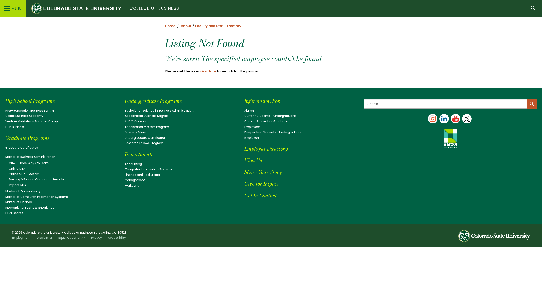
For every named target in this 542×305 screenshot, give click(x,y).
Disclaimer (44, 238)
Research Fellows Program (144, 143)
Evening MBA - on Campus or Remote (36, 179)
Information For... (263, 101)
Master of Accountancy (22, 191)
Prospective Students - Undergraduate (273, 132)
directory (208, 71)
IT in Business (15, 127)
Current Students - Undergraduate (270, 116)
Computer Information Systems (148, 169)
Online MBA (17, 168)
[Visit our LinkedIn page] (444, 118)
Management (135, 180)
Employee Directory (266, 149)
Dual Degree (14, 213)
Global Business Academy (24, 116)
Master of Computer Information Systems (36, 197)
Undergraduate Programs (153, 101)
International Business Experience (29, 207)
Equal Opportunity (71, 238)
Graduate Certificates (21, 148)
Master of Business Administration (30, 157)
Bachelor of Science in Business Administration (159, 110)
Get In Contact (260, 196)
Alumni (249, 110)
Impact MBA (17, 185)
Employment (21, 238)
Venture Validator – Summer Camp (31, 121)
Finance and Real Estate (142, 175)
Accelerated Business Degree (146, 116)
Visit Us (253, 160)
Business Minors (136, 132)
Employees (252, 127)
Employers (252, 138)
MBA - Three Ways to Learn (29, 163)
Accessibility (117, 238)
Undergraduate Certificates (145, 138)
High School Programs (30, 101)
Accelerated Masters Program (147, 127)
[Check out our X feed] (467, 118)
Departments (139, 154)
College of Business (154, 8)
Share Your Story (263, 172)
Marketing (132, 185)
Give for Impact (261, 184)
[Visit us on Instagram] (432, 118)
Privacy (96, 238)
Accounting (133, 164)
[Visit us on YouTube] (455, 118)
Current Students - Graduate (266, 121)
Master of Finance (18, 202)
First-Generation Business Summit (30, 110)
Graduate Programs (27, 138)
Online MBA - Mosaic (24, 174)
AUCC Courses (135, 121)
